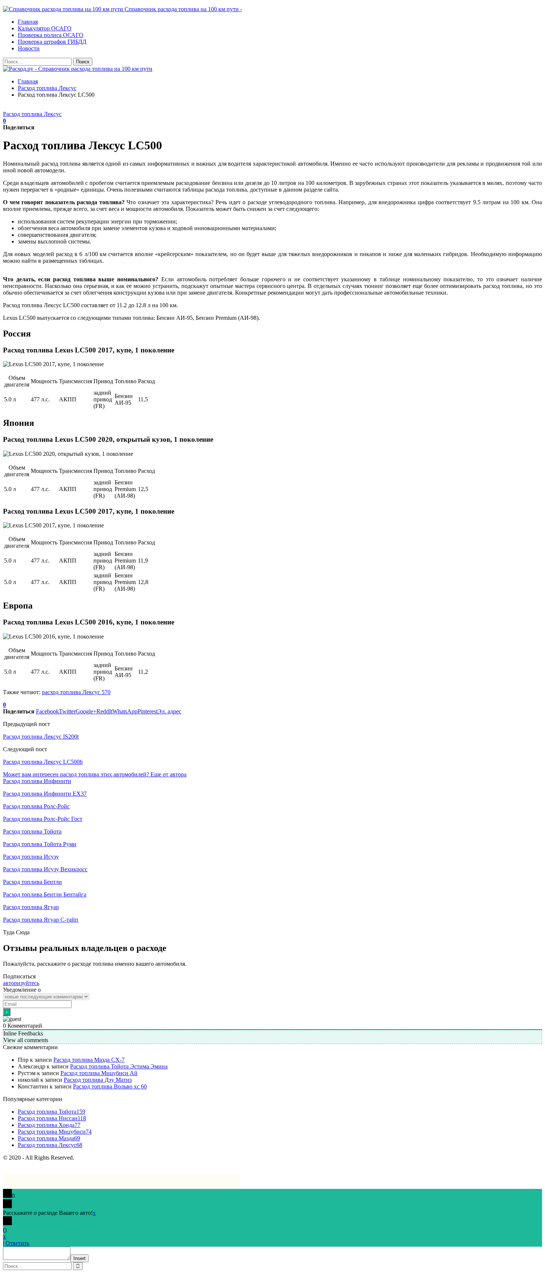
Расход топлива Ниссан (52, 1118)
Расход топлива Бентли (32, 882)
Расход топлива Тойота (32, 831)
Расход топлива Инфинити (37, 781)
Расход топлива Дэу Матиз (98, 1080)
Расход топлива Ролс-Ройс (36, 806)
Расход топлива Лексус (32, 114)
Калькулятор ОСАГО (45, 28)
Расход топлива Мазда (49, 1138)
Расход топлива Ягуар (31, 907)
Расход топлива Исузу (31, 856)
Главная (28, 22)
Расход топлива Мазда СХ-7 (89, 1060)
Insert (79, 1258)
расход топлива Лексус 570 (76, 692)
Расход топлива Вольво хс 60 (110, 1086)
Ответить (17, 1243)
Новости (29, 48)
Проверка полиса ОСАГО (50, 35)
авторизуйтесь (21, 983)
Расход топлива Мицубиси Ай (99, 1073)
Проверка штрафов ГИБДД (52, 42)
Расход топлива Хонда (49, 1125)
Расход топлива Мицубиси (55, 1131)
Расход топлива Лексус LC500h (43, 762)
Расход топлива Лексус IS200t (41, 736)
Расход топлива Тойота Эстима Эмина (119, 1066)
